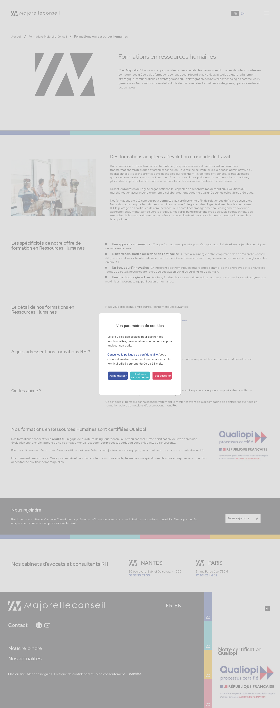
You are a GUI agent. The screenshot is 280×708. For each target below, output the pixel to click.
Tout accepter (162, 375)
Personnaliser (118, 375)
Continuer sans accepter (140, 375)
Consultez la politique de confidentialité (132, 354)
